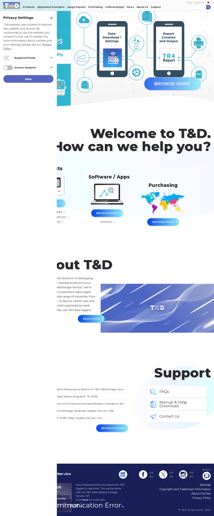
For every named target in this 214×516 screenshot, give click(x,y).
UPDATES (106, 222)
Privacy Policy (201, 497)
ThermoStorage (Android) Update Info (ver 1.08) (83, 410)
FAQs (189, 3)
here (85, 499)
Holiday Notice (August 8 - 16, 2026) (75, 396)
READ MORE (91, 318)
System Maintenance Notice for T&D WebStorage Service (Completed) (90, 389)
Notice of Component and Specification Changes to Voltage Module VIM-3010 (89, 403)
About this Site (201, 493)
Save (28, 79)
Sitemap (205, 484)
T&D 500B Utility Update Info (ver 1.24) (78, 418)
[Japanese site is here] (208, 2)
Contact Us (198, 3)
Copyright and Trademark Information (185, 489)
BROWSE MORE (172, 83)
